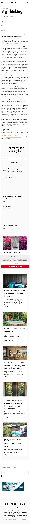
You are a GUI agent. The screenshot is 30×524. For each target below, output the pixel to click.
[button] (15, 257)
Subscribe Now (15, 266)
